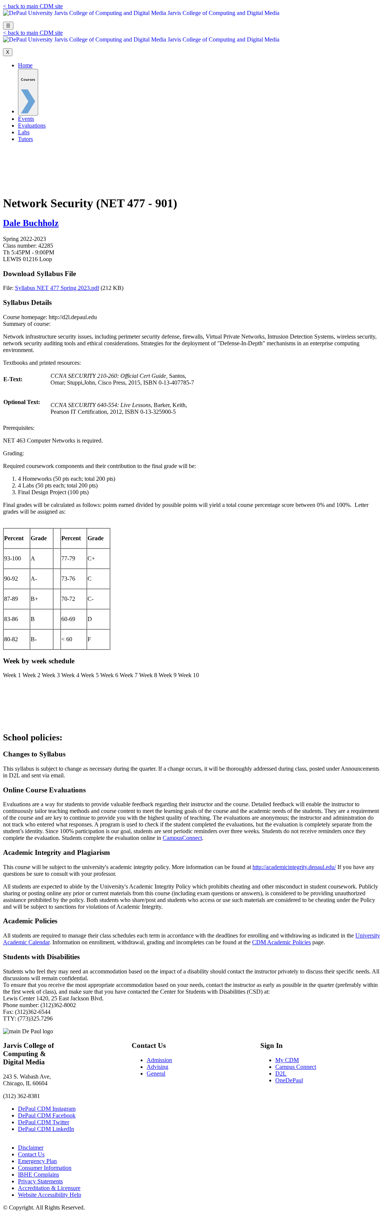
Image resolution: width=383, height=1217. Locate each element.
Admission (159, 1060)
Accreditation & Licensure (49, 1188)
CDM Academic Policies (281, 942)
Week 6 (109, 675)
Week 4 (70, 675)
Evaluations (32, 125)
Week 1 (12, 675)
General (156, 1073)
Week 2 (31, 675)
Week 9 (168, 675)
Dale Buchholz (31, 223)
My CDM (287, 1060)
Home (25, 65)
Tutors (25, 139)
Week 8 (148, 675)
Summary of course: (190, 337)
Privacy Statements (40, 1181)
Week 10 (188, 675)
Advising (157, 1067)
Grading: (185, 546)
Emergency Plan (37, 1161)
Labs (24, 132)
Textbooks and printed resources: (98, 387)
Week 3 (51, 675)
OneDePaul (289, 1080)
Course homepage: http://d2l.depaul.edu (50, 317)
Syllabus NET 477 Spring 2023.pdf (57, 288)
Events (26, 119)
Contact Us (31, 1154)
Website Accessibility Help (49, 1195)
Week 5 (90, 675)
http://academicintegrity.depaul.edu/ (294, 867)
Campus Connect (295, 1067)
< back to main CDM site (33, 6)
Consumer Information (44, 1168)
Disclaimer (30, 1147)
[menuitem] (28, 92)
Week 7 (129, 675)
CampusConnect (182, 838)
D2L (281, 1073)
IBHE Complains (38, 1174)
